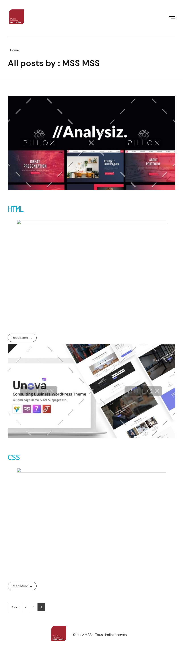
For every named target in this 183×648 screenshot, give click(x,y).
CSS (14, 457)
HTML (16, 209)
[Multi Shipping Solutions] (17, 17)
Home (14, 50)
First (15, 607)
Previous (26, 607)
